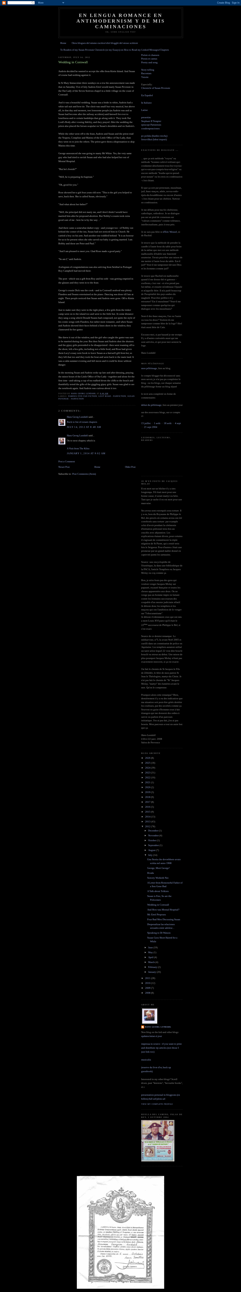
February (153, 967)
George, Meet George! (158, 868)
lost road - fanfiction (112, 396)
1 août (157, 423)
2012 (148, 826)
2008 (148, 992)
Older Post (130, 466)
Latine (144, 110)
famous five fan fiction (82, 396)
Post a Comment (66, 461)
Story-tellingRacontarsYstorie (147, 73)
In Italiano (146, 102)
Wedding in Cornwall (158, 904)
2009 (148, 988)
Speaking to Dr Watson (159, 932)
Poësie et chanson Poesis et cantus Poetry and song (150, 59)
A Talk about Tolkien (158, 891)
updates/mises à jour (151, 1036)
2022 (148, 777)
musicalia (146, 1059)
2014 (148, 816)
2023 (148, 772)
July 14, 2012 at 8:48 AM (84, 427)
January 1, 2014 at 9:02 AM (86, 453)
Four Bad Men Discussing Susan (163, 919)
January (152, 972)
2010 (148, 983)
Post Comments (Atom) (84, 473)
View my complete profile (157, 1104)
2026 (148, 757)
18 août (168, 423)
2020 (148, 787)
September (153, 845)
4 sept (178, 423)
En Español (147, 95)
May (150, 952)
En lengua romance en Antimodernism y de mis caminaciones (120, 21)
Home (63, 43)
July (150, 855)
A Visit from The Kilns (78, 448)
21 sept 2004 (150, 427)
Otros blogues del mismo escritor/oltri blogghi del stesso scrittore (105, 43)
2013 (148, 821)
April (151, 957)
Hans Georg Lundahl (77, 416)
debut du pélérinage (151, 405)
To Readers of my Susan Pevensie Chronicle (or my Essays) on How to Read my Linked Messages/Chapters (114, 49)
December (153, 830)
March (151, 962)
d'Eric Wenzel (170, 231)
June (150, 947)
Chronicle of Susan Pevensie (155, 88)
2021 (148, 782)
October (152, 840)
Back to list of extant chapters (82, 422)
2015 (148, 811)
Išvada (150, 872)
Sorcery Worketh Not (158, 877)
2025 (148, 762)
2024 (148, 767)
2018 (148, 797)
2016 (148, 806)
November (153, 835)
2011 (148, 978)
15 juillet (146, 423)
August (152, 850)
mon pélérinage (149, 368)
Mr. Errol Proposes (156, 914)
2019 (148, 792)
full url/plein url (157, 1098)
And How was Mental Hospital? (163, 909)
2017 (148, 802)
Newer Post (64, 466)
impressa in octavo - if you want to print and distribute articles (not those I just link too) (161, 1047)
